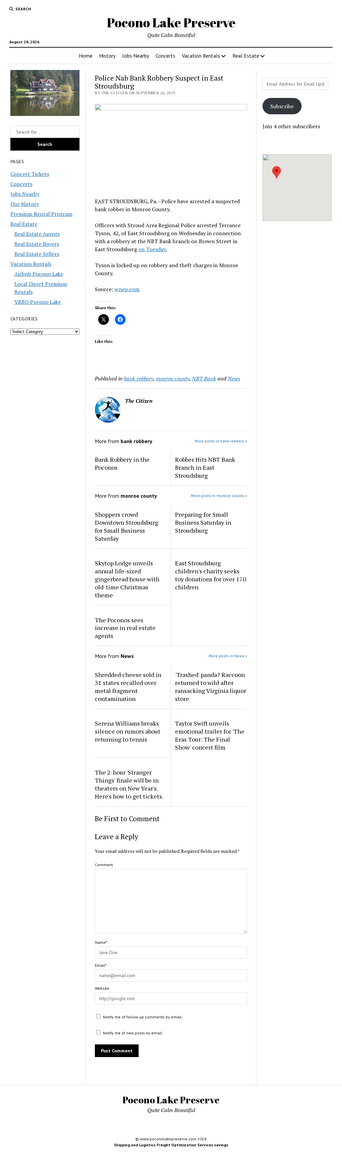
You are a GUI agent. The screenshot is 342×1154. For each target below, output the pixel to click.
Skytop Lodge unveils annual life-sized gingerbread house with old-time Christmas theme (127, 579)
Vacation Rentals (201, 55)
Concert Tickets (29, 174)
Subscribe (282, 106)
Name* (101, 942)
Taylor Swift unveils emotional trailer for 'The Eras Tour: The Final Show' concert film (209, 735)
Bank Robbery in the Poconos (122, 463)
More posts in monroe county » (219, 495)
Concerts (165, 55)
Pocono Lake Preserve (171, 22)
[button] (277, 172)
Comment (104, 864)
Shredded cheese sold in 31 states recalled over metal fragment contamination (128, 687)
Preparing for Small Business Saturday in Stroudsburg (203, 522)
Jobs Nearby (135, 55)
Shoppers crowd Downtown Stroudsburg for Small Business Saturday (126, 526)
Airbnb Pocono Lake (38, 274)
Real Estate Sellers (36, 254)
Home (86, 55)
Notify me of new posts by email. (133, 1032)
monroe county (172, 378)
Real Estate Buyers (36, 244)
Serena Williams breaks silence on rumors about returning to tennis (127, 731)
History (107, 55)
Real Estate (245, 55)
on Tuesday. (152, 249)
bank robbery (138, 378)
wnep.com (127, 289)
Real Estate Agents (37, 234)
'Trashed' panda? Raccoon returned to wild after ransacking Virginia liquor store (210, 687)
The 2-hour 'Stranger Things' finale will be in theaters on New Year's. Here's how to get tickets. (129, 784)
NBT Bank (204, 378)
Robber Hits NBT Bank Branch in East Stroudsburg (205, 467)
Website (102, 988)
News (234, 378)
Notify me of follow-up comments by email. (143, 1016)
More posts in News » (228, 655)
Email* (101, 965)
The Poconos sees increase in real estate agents (125, 628)
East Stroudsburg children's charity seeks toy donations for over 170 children (210, 575)
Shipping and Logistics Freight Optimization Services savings (171, 1144)
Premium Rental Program (41, 214)
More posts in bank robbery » (221, 440)
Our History (24, 204)
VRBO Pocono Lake (37, 301)
